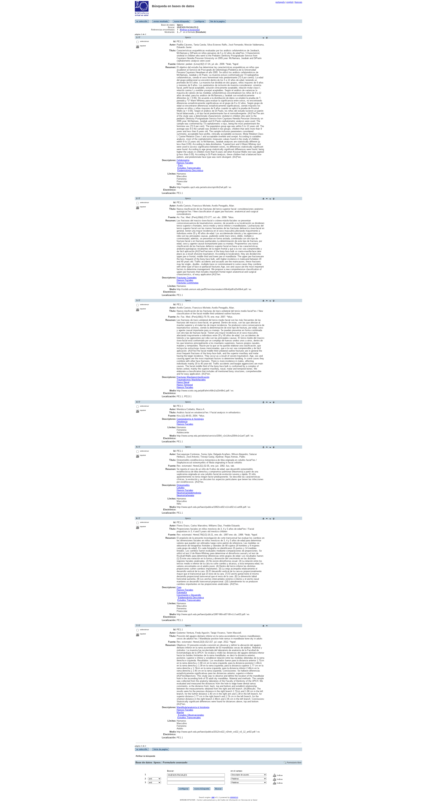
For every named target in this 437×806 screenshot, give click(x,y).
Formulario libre (294, 762)
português (280, 2)
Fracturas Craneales (187, 277)
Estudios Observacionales (191, 715)
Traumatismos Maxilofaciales (191, 379)
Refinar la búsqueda (189, 30)
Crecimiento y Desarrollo (189, 595)
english (289, 2)
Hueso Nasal (183, 382)
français (298, 2)
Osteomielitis (183, 485)
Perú (180, 165)
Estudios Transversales (189, 168)
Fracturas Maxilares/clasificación (193, 377)
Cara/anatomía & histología (190, 419)
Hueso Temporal (185, 385)
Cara (179, 587)
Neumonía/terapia (185, 495)
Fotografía (182, 592)
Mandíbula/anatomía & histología (193, 707)
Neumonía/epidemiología (189, 493)
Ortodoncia (182, 421)
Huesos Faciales (185, 163)
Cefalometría (183, 160)
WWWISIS (234, 797)
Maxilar (180, 712)
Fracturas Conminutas (188, 282)
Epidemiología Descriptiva (190, 170)
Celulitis (181, 487)
